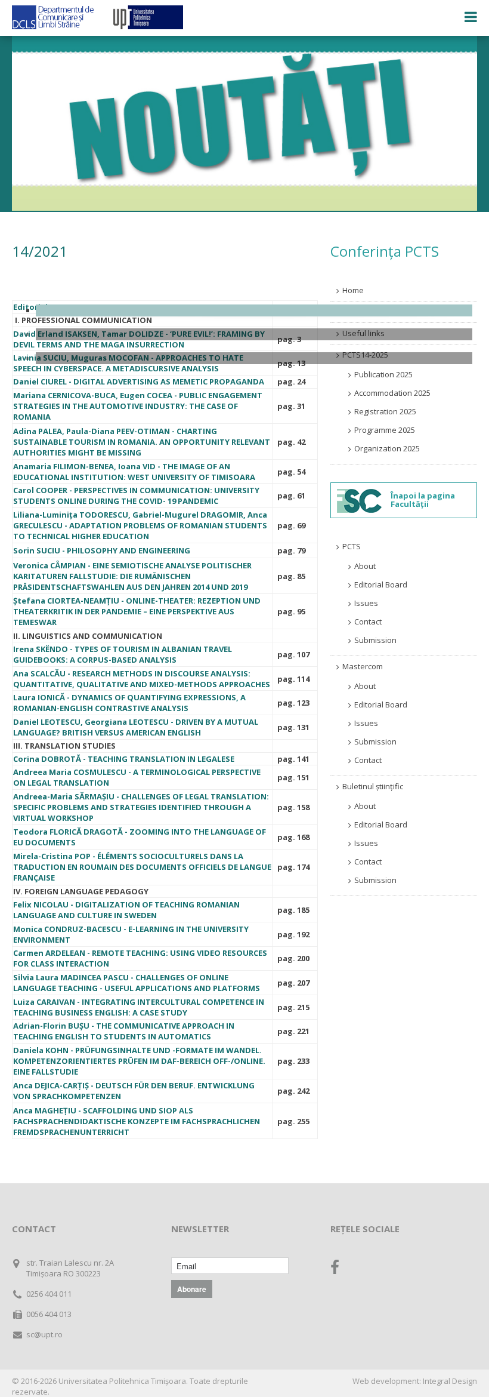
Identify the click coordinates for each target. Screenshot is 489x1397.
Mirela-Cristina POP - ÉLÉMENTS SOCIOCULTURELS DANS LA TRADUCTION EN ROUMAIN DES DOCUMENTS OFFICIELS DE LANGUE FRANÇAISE (142, 867)
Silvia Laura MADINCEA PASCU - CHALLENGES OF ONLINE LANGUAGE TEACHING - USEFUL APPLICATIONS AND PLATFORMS (136, 982)
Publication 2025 (383, 374)
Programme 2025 (384, 429)
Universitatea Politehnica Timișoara (122, 1381)
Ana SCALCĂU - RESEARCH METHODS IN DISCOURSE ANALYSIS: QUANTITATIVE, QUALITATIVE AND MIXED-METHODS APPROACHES (141, 679)
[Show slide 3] (254, 358)
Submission (375, 640)
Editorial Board (380, 584)
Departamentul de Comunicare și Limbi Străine (53, 17)
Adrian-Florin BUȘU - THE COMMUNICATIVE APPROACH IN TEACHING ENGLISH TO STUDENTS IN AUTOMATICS (123, 1031)
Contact (368, 621)
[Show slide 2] (254, 334)
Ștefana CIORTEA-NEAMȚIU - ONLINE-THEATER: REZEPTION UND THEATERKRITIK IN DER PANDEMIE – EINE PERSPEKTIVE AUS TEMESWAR (137, 611)
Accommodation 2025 (392, 392)
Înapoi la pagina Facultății (423, 499)
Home (353, 290)
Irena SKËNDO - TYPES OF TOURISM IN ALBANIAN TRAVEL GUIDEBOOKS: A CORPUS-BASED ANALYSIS (122, 654)
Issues (366, 603)
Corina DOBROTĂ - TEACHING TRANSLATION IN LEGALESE (123, 758)
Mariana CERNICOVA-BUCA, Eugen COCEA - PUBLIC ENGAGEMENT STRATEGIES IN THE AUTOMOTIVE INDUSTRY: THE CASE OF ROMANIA (137, 406)
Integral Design (450, 1381)
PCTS (351, 546)
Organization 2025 (387, 448)
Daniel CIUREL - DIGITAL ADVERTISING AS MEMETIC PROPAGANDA (138, 381)
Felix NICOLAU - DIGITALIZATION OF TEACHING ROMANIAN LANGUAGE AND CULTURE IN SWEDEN (126, 910)
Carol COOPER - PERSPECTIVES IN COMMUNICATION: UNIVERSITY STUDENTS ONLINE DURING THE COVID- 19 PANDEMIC (136, 495)
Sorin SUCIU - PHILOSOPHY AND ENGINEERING (101, 550)
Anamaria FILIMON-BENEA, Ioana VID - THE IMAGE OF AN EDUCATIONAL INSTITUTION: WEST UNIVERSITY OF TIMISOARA (134, 471)
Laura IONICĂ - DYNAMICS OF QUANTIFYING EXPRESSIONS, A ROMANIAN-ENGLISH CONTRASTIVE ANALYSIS (129, 702)
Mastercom (362, 666)
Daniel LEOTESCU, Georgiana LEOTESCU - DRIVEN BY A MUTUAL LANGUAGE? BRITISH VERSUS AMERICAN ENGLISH (135, 727)
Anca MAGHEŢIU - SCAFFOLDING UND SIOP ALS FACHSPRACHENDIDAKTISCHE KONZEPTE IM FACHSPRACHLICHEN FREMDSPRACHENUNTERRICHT (136, 1121)
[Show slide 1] (254, 310)
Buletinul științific (372, 786)
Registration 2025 (385, 411)
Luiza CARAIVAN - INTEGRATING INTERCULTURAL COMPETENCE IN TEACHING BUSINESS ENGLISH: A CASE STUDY (138, 1007)
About (365, 566)
